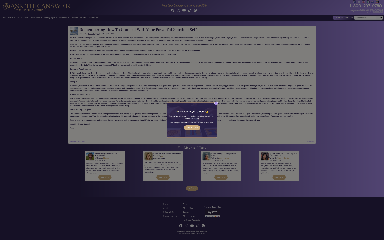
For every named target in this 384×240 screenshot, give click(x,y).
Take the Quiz (192, 128)
